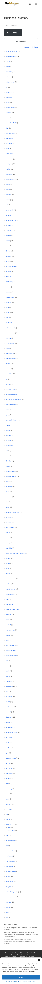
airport (8, 66)
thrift (7, 835)
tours (7, 846)
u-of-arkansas (10, 861)
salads (8, 702)
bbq (7, 128)
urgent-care (9, 866)
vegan (8, 876)
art (6, 87)
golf (7, 451)
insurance (9, 497)
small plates (9, 727)
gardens (8, 430)
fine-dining (9, 374)
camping (8, 215)
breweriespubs (10, 179)
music (7, 620)
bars (7, 118)
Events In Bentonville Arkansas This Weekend (19, 932)
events (8, 348)
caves (7, 246)
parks (7, 640)
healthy (8, 466)
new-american (10, 630)
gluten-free (9, 445)
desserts (8, 302)
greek (7, 456)
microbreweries (10, 589)
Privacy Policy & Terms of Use (26, 981)
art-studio (9, 97)
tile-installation (10, 840)
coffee (8, 261)
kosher (8, 538)
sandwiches (9, 707)
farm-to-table (10, 353)
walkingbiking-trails (12, 892)
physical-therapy (11, 650)
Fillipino (8, 369)
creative (8, 276)
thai (7, 814)
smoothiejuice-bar (11, 732)
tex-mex (8, 809)
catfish (8, 241)
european (9, 338)
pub (7, 661)
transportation (10, 851)
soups (7, 742)
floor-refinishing (11, 404)
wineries (8, 907)
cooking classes (11, 266)
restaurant (9, 681)
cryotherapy (9, 282)
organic (8, 635)
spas (7, 753)
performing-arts (11, 645)
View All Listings (30, 47)
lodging (8, 558)
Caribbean (9, 230)
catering (8, 235)
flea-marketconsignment (13, 399)
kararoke (8, 522)
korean (8, 532)
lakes (7, 543)
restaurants (9, 686)
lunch (7, 568)
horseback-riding (11, 476)
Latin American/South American (16, 553)
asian (7, 102)
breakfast (9, 174)
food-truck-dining (11, 420)
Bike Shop (9, 143)
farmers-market (11, 358)
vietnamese (9, 881)
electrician (9, 322)
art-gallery (9, 92)
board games (10, 153)
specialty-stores (11, 758)
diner (7, 307)
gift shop (8, 440)
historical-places (11, 471)
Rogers (31, 956)
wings (7, 912)
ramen (8, 666)
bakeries (8, 112)
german (8, 435)
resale (8, 671)
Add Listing (21, 42)
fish (7, 379)
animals (8, 77)
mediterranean (10, 579)
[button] (39, 960)
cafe (7, 205)
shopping (9, 717)
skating (8, 722)
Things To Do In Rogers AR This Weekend (17, 939)
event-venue (10, 343)
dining (7, 312)
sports (8, 763)
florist (7, 410)
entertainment (10, 328)
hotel (7, 481)
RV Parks (9, 696)
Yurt (7, 917)
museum (8, 614)
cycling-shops (10, 297)
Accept (21, 977)
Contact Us (14, 955)
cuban (8, 287)
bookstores (9, 159)
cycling (8, 292)
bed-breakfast (10, 133)
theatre (8, 819)
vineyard (8, 887)
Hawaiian (9, 461)
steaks (8, 778)
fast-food (8, 363)
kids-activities (10, 527)
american (9, 72)
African (8, 61)
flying (7, 415)
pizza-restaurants (11, 655)
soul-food (9, 737)
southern (8, 748)
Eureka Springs (10, 956)
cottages (8, 271)
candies (8, 225)
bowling (8, 169)
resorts (8, 676)
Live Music (11, 830)
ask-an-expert (10, 107)
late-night (9, 548)
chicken (8, 251)
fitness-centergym (11, 394)
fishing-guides (10, 389)
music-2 (8, 625)
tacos (7, 794)
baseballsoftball (11, 123)
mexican (8, 584)
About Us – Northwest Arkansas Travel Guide (20, 953)
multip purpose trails (12, 609)
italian (7, 507)
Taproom (8, 804)
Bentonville (9, 138)
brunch (8, 184)
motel (7, 599)
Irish (7, 502)
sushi (7, 783)
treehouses (9, 856)
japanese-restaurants (12, 512)
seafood (8, 712)
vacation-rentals (11, 871)
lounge (8, 563)
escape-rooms (10, 333)
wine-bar (8, 902)
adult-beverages (11, 56)
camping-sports (11, 220)
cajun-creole (10, 210)
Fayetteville (23, 956)
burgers (8, 194)
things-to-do (9, 824)
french (8, 425)
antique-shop (10, 82)
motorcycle (9, 604)
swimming (9, 789)
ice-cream (9, 486)
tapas (7, 799)
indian (7, 492)
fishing (8, 384)
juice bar (8, 517)
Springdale (9, 773)
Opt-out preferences (11, 981)
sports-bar (9, 768)
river (7, 691)
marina (8, 573)
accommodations (11, 51)
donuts (8, 317)
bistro (7, 148)
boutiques (9, 164)
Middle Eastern (10, 594)
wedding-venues (11, 897)
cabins (8, 200)
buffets (8, 189)
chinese (8, 256)
